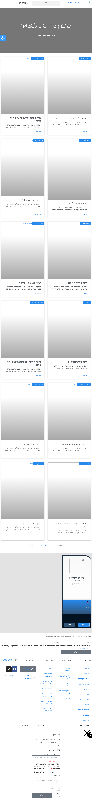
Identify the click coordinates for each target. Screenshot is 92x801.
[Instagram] (9, 669)
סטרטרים (85, 694)
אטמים (49, 668)
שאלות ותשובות (83, 710)
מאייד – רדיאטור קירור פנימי (46, 702)
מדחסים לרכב (84, 684)
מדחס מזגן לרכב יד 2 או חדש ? (46, 710)
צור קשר (86, 720)
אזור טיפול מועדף (40, 769)
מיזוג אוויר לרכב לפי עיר (65, 670)
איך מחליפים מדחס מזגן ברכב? (46, 682)
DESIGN (85, 726)
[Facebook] (14, 669)
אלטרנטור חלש (46, 688)
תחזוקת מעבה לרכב (78, 203)
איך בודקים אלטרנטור (48, 675)
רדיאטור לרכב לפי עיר (65, 677)
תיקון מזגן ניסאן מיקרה (30, 282)
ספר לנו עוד (56, 775)
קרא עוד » (84, 131)
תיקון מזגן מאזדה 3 (32, 523)
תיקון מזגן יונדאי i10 (77, 282)
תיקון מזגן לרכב (83, 679)
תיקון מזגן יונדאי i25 (31, 200)
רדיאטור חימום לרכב (65, 684)
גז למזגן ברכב (65, 698)
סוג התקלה (56, 769)
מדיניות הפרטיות (84, 648)
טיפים (87, 705)
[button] (46, 3)
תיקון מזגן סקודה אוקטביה (74, 444)
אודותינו (86, 674)
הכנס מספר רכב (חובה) (52, 754)
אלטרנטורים (84, 689)
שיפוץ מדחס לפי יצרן (64, 692)
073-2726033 (23, 3)
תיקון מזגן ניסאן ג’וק (77, 361)
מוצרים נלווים (84, 699)
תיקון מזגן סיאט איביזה (30, 444)
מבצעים (86, 715)
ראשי (53, 36)
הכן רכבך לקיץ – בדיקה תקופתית (46, 695)
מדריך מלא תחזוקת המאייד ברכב (71, 118)
